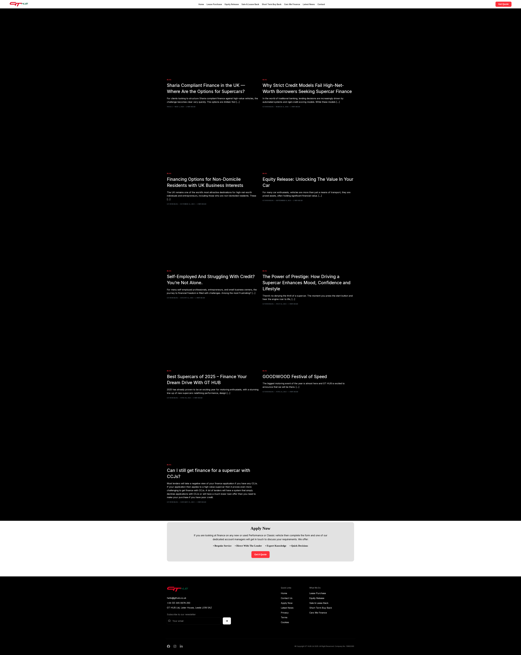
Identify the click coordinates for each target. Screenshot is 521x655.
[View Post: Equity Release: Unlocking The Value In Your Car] (308, 142)
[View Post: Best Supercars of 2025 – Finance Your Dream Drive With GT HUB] (212, 339)
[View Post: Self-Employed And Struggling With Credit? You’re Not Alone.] (212, 239)
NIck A (170, 106)
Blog (169, 79)
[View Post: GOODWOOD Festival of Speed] (308, 339)
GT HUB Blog (268, 106)
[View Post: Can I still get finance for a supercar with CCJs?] (212, 433)
